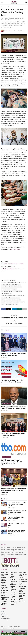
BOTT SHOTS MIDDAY (4, 588)
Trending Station (21, 591)
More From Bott (23, 579)
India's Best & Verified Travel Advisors (13, 603)
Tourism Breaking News (7, 291)
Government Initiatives (13, 590)
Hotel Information (16, 284)
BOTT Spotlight (4, 590)
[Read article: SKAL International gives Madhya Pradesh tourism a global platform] (14, 422)
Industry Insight (22, 572)
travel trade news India (7, 302)
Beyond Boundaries (3, 580)
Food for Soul (13, 581)
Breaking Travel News (10, 280)
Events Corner (13, 572)
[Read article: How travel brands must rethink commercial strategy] (4, 519)
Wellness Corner (21, 599)
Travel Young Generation (8, 304)
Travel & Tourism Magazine (8, 295)
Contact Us (3, 616)
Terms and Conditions (6, 618)
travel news (16, 297)
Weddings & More (22, 596)
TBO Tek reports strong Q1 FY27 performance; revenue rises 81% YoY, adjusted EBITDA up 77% (11, 462)
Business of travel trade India (9, 282)
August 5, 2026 (5, 410)
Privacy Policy (4, 615)
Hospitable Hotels (12, 597)
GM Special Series (12, 587)
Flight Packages (22, 282)
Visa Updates (22, 593)
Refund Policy (4, 620)
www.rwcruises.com (15, 249)
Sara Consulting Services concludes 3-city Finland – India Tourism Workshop (17, 504)
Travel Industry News (7, 297)
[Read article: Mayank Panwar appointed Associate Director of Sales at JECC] (4, 512)
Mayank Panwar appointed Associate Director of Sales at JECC (17, 511)
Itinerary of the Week (23, 575)
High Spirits (13, 592)
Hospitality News (6, 284)
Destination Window (3, 604)
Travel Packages (6, 299)
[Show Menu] (2, 2)
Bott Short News (3, 583)
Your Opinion (22, 601)
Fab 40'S (12, 574)
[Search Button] (26, 2)
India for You (13, 599)
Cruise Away (4, 601)
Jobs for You (22, 577)
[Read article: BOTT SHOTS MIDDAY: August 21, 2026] (4, 525)
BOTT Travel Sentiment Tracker (4, 594)
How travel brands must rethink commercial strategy (16, 518)
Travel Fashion (20, 295)
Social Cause (22, 588)
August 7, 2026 (5, 384)
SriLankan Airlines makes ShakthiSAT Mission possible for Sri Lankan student (17, 532)
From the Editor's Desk (13, 584)
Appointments (4, 572)
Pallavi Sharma (9, 30)
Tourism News (18, 291)
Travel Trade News (16, 299)
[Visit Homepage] (14, 2)
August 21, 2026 (5, 357)
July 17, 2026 (4, 494)
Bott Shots (3, 585)
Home (2, 6)
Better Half (3, 577)
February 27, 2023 (18, 30)
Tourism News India (6, 293)
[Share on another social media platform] (24, 309)
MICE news (4, 289)
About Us (3, 611)
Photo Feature (22, 586)
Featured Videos (12, 577)
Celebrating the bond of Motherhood (5, 598)
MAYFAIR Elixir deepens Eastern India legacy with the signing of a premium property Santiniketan (13, 490)
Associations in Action (4, 575)
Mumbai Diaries (23, 581)
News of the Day (8, 6)
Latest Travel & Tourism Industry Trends (11, 286)
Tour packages (12, 289)
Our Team (3, 613)
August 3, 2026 (5, 437)
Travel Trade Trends (19, 302)
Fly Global (12, 579)
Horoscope (12, 594)
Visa (16, 304)
